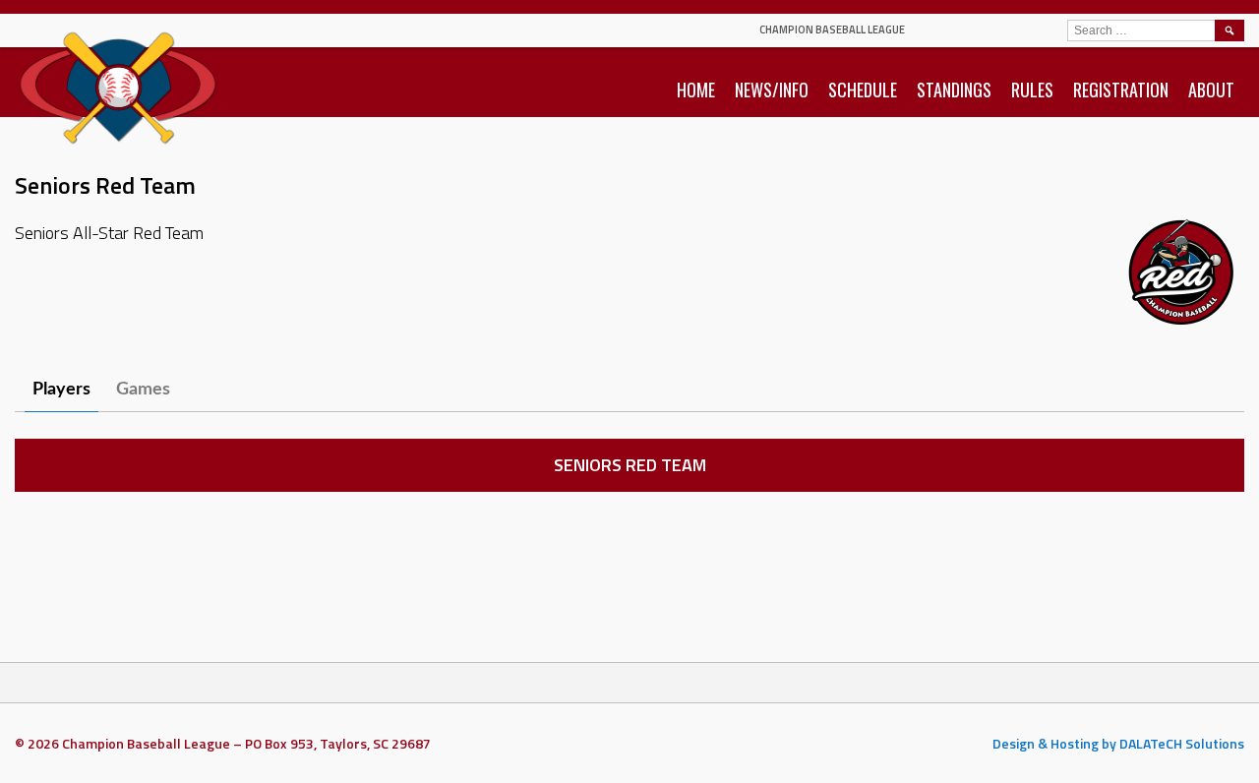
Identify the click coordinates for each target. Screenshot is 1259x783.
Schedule (862, 89)
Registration (1121, 89)
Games (143, 389)
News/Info (772, 89)
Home (696, 89)
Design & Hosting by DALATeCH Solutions (1118, 743)
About (1211, 89)
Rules (1032, 89)
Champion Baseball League (832, 29)
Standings (954, 89)
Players (61, 389)
